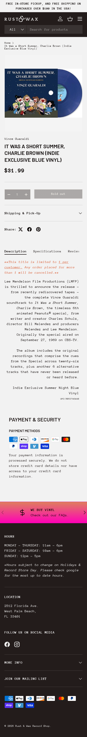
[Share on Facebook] (29, 229)
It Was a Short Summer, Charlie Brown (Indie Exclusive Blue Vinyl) (38, 47)
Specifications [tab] (47, 251)
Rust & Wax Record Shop (32, 726)
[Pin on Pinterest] (38, 229)
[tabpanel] (43, 332)
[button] (70, 19)
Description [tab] (15, 251)
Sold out (58, 193)
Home (7, 43)
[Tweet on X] (20, 229)
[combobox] (43, 29)
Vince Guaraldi (16, 138)
